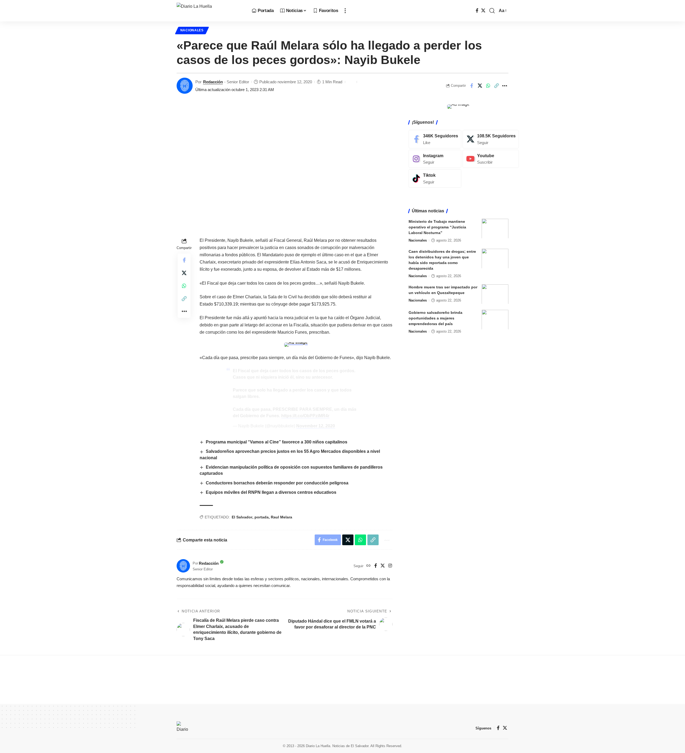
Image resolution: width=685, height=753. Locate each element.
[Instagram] (390, 566)
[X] (483, 10)
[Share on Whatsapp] (488, 85)
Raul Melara (281, 517)
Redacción (213, 82)
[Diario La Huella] (210, 11)
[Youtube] (491, 158)
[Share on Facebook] (471, 85)
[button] (345, 10)
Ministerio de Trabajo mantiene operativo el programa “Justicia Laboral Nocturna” (437, 227)
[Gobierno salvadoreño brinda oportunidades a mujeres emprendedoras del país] (495, 320)
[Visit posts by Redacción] (185, 86)
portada (261, 517)
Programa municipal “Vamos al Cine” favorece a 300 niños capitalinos (276, 442)
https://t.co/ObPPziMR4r (305, 415)
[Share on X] (480, 85)
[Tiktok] (435, 178)
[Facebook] (477, 10)
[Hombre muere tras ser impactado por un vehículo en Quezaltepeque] (495, 294)
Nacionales (192, 30)
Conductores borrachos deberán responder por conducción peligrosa (277, 483)
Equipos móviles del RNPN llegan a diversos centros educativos (271, 492)
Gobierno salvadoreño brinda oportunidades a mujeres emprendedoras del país (435, 318)
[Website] (368, 566)
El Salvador (242, 517)
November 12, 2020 (315, 426)
